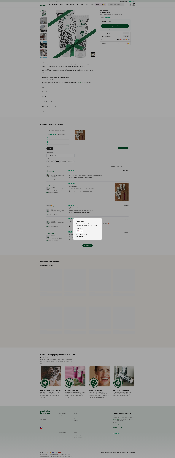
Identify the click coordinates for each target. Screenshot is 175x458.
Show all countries (80, 236)
